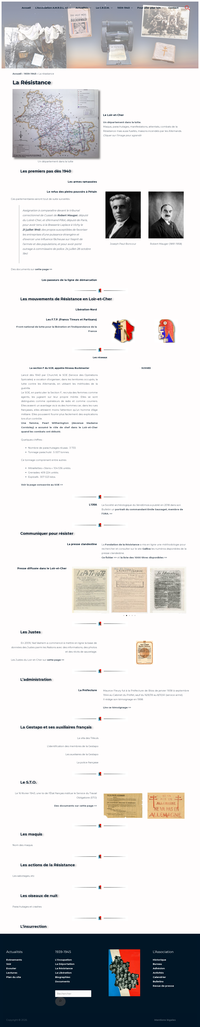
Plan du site (13, 977)
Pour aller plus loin (149, 7)
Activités (158, 972)
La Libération (63, 972)
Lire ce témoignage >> (117, 707)
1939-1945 (123, 7)
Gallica (146, 548)
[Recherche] (60, 1001)
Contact (173, 7)
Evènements (14, 959)
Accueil (26, 7)
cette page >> (43, 269)
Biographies (62, 977)
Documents (62, 981)
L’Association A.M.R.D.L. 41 (51, 7)
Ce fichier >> (109, 557)
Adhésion (159, 968)
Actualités (82, 7)
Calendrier (159, 977)
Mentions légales (165, 1019)
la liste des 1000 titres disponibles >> (143, 557)
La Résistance (64, 968)
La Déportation (64, 963)
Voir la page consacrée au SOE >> (42, 484)
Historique (159, 959)
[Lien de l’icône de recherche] (187, 7)
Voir (8, 963)
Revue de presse (163, 985)
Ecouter (11, 968)
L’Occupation (63, 959)
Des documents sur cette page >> (75, 805)
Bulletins (158, 981)
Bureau (157, 963)
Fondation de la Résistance (122, 544)
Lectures (11, 972)
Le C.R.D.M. (103, 7)
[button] (75, 590)
